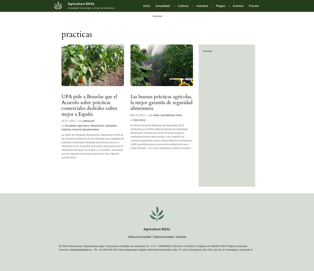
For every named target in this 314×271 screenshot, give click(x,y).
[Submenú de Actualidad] (174, 6)
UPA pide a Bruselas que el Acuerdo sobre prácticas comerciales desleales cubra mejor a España (89, 105)
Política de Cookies (163, 236)
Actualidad (70, 125)
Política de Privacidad (139, 236)
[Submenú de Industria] (212, 6)
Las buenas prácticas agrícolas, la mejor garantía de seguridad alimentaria (161, 102)
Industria (66, 129)
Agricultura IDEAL (81, 4)
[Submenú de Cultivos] (193, 6)
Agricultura (83, 125)
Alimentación (97, 125)
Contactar (181, 236)
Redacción (89, 120)
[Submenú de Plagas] (229, 6)
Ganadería (110, 125)
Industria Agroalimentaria (85, 129)
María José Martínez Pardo (167, 115)
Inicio (146, 6)
